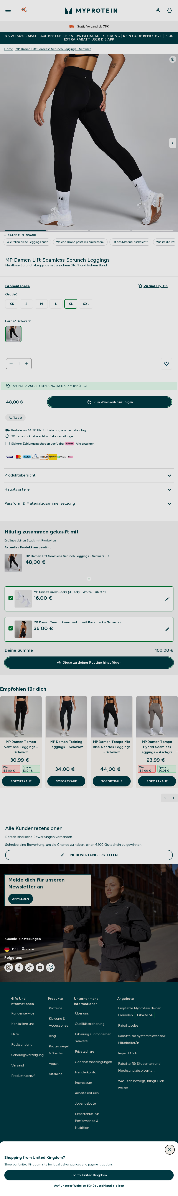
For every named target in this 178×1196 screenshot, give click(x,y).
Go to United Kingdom (89, 1175)
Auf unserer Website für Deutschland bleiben (89, 1185)
